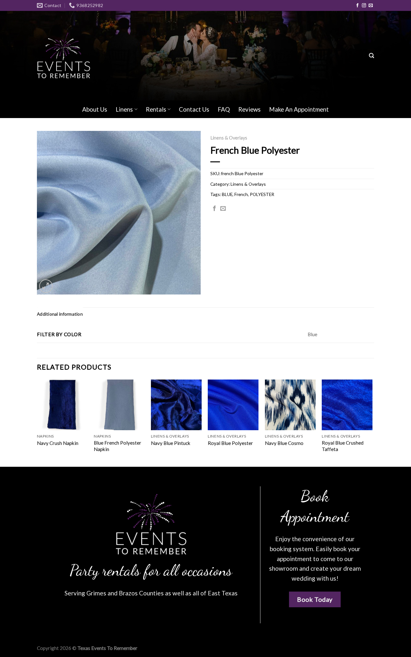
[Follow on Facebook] (357, 5)
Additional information (60, 314)
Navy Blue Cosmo (284, 443)
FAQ (224, 109)
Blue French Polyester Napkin (117, 446)
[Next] (372, 422)
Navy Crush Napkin (57, 443)
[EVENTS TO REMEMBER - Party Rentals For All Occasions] (63, 55)
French (241, 194)
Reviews (249, 109)
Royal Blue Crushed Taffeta (342, 446)
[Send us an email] (371, 5)
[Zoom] (46, 286)
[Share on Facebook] (214, 209)
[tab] (60, 314)
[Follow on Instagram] (364, 5)
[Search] (371, 55)
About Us (94, 109)
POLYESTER (262, 194)
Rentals (156, 109)
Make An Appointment (299, 109)
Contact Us (194, 109)
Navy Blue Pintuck (170, 443)
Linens (124, 109)
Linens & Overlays (228, 138)
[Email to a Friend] (223, 209)
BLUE (227, 194)
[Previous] (37, 422)
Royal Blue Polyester (230, 443)
